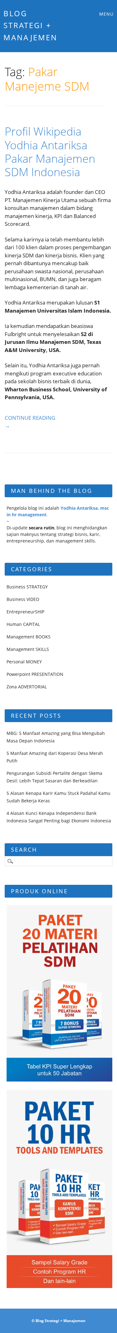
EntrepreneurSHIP (25, 612)
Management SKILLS (28, 649)
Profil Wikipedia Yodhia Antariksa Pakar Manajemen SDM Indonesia (50, 152)
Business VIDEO (23, 599)
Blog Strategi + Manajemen (30, 25)
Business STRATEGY (27, 587)
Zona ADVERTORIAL (27, 687)
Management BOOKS (29, 637)
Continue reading (30, 421)
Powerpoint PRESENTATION (35, 674)
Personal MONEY (24, 662)
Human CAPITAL (23, 624)
